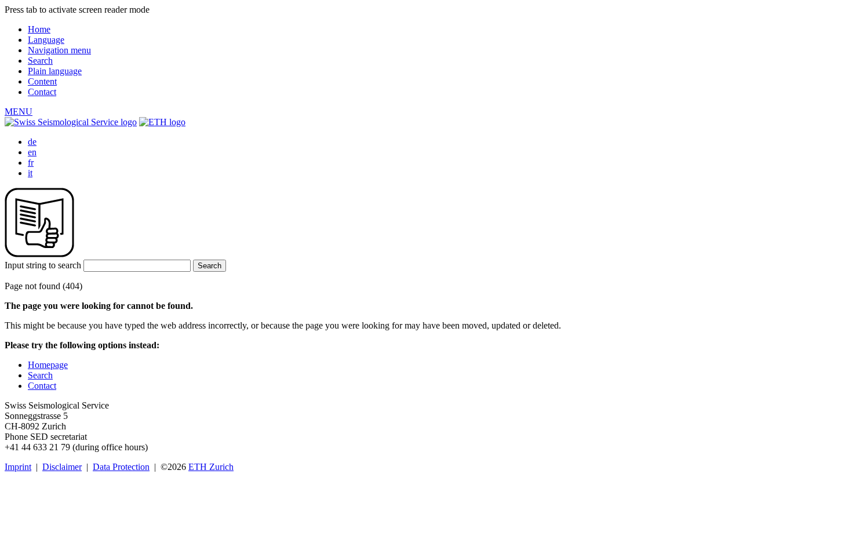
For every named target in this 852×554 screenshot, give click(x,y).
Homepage (48, 365)
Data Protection (121, 467)
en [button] (32, 152)
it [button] (30, 173)
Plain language (55, 71)
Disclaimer (62, 467)
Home (39, 29)
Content (42, 81)
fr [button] (31, 162)
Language (46, 40)
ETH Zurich (211, 467)
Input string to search (43, 265)
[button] (18, 111)
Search (40, 60)
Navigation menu (59, 50)
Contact (42, 92)
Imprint (18, 467)
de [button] (32, 142)
